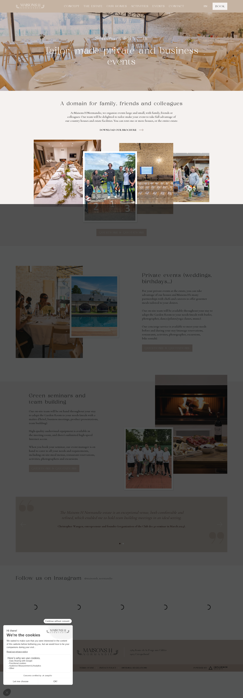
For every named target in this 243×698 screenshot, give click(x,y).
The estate (93, 6)
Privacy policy (107, 668)
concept (72, 6)
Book (220, 6)
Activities (139, 6)
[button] (206, 6)
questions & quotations (121, 232)
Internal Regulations (134, 668)
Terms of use (87, 668)
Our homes (117, 6)
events (158, 6)
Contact (176, 6)
